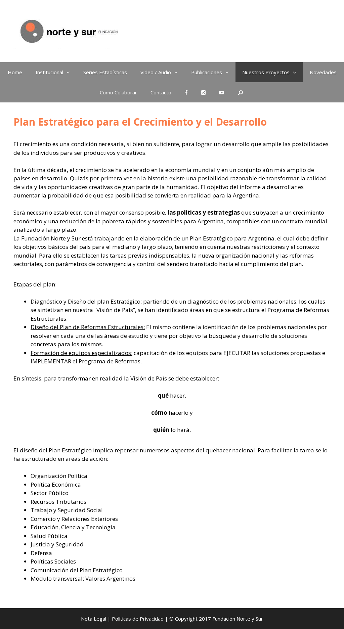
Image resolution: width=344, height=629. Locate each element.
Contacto (160, 92)
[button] (70, 72)
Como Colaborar (118, 92)
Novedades (323, 72)
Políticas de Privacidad (138, 618)
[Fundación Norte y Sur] (68, 30)
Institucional (49, 72)
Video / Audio (155, 72)
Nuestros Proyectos (266, 72)
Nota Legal (93, 618)
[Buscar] (241, 92)
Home (15, 72)
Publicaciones (206, 72)
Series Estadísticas (105, 72)
